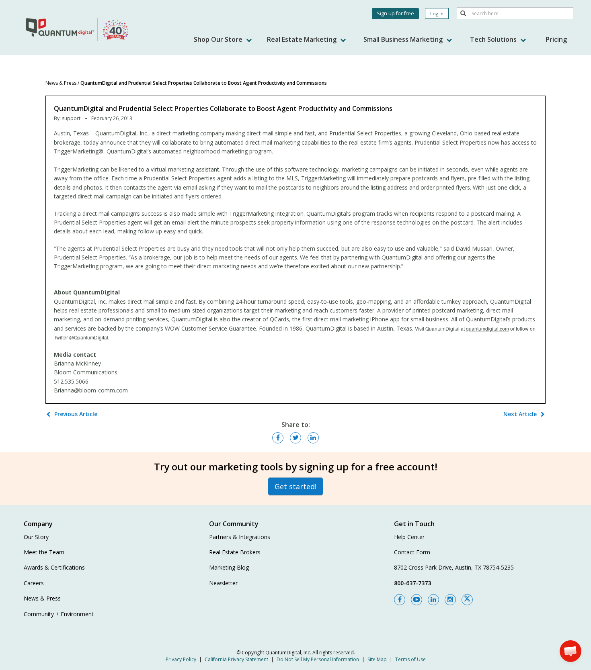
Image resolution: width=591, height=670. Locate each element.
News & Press (60, 83)
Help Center (409, 537)
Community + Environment (59, 614)
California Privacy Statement (236, 659)
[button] (570, 651)
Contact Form (412, 552)
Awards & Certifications (54, 567)
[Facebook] (399, 599)
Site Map (377, 659)
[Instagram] (450, 599)
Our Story (36, 537)
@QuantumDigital (88, 337)
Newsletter (223, 583)
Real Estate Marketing (302, 39)
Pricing (556, 39)
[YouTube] (416, 599)
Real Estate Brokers (235, 552)
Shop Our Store (219, 39)
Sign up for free (395, 13)
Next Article (520, 414)
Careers (34, 583)
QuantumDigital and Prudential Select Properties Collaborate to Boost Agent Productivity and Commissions (203, 83)
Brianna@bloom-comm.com (91, 390)
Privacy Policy (181, 659)
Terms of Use (410, 659)
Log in (436, 13)
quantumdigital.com (487, 328)
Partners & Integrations (239, 537)
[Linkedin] (433, 599)
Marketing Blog (229, 567)
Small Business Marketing (403, 39)
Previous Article (75, 414)
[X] (467, 599)
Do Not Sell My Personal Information (318, 659)
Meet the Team (44, 552)
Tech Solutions (494, 39)
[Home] (78, 29)
